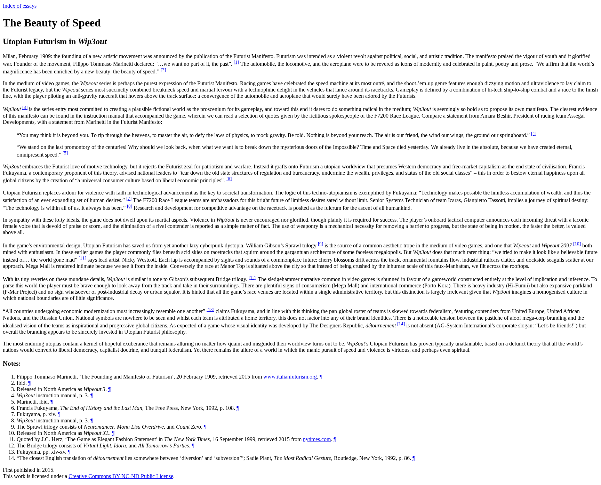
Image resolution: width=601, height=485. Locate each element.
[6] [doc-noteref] (229, 178)
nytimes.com (317, 439)
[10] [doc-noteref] (577, 243)
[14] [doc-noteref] (401, 323)
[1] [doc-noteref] (236, 62)
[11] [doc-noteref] (82, 258)
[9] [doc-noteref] (320, 243)
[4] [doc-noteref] (533, 133)
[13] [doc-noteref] (210, 309)
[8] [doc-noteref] (129, 206)
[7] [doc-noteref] (128, 198)
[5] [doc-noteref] (65, 153)
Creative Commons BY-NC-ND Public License (121, 476)
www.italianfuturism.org (290, 377)
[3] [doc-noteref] (24, 107)
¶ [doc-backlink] (321, 377)
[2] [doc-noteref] (163, 69)
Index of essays (20, 6)
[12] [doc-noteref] (252, 277)
